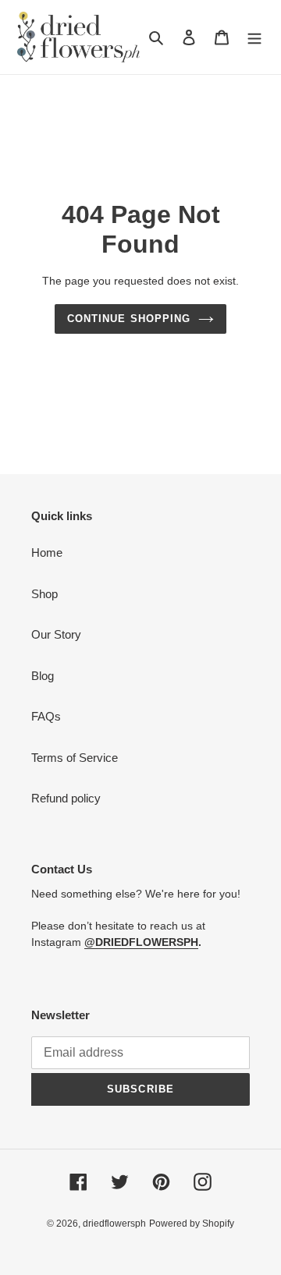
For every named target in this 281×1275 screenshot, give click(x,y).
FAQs (46, 716)
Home (46, 552)
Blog (42, 675)
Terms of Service (74, 757)
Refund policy (66, 798)
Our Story (56, 634)
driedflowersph (114, 1223)
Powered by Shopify (191, 1223)
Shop (44, 593)
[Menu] (254, 37)
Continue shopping (128, 318)
